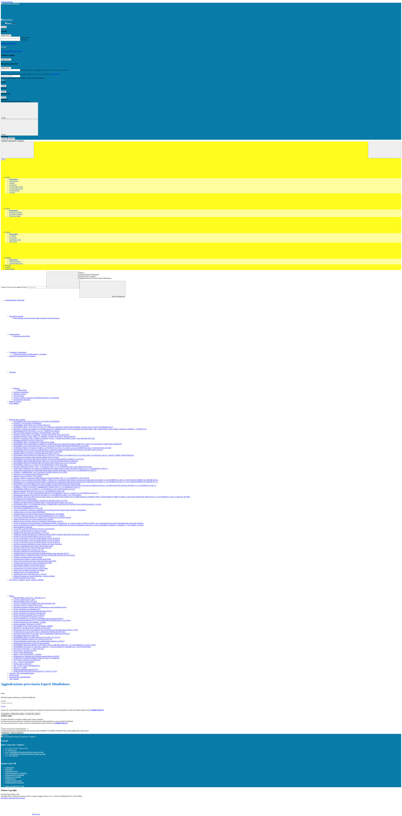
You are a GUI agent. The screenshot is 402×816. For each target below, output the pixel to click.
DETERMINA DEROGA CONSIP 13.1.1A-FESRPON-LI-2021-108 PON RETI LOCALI (44, 489)
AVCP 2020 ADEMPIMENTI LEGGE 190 (28, 508)
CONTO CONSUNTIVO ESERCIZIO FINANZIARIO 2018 (34, 603)
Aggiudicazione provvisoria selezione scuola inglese (30, 568)
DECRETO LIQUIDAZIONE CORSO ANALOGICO (32, 628)
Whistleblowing (10, 779)
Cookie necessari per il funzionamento (13, 729)
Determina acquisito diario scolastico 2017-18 (28, 549)
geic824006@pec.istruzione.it (27, 754)
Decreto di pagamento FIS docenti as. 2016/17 (28, 617)
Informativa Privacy (11, 771)
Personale (12, 372)
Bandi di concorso (15, 401)
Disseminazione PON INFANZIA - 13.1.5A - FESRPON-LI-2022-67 (36, 431)
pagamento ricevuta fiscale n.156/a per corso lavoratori (31, 643)
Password (24, 40)
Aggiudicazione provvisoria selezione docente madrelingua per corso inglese (38, 514)
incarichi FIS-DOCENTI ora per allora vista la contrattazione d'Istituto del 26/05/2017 (41, 633)
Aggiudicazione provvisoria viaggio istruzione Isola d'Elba (32, 563)
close (3, 159)
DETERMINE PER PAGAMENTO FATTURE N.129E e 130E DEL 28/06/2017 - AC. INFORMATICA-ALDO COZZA (54, 645)
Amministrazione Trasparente (89, 274)
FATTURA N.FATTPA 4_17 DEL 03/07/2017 (28, 649)
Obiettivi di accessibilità (13, 777)
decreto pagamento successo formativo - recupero (29, 622)
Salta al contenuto (7, 2)
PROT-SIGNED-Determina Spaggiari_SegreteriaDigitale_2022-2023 (36, 433)
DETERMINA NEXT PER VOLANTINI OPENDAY (31, 425)
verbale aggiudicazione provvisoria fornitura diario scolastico (33, 519)
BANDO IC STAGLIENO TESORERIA (27, 423)
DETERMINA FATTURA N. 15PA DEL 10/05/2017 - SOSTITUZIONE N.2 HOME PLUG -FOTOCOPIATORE (52, 647)
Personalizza (6, 714)
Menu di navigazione (118, 296)
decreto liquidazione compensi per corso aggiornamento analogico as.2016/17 (39, 641)
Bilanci (11, 596)
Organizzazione (14, 334)
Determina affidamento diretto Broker (25, 506)
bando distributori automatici (22, 527)
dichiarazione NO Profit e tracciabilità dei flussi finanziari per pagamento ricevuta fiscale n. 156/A (45, 630)
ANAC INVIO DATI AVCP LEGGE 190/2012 (29, 566)
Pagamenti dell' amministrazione (19, 677)
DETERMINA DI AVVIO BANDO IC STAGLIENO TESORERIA (36, 421)
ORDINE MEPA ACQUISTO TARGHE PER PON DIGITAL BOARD (37, 451)
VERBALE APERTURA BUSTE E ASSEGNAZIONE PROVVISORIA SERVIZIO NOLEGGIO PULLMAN (51, 534)
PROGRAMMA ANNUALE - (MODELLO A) (29, 598)
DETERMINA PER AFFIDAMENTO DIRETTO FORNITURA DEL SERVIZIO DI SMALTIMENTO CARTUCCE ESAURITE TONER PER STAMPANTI (67, 444)
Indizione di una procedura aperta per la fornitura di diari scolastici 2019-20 (38, 521)
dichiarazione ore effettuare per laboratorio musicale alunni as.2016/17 (36, 656)
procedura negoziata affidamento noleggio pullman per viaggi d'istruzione (37, 544)
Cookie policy (9, 767)
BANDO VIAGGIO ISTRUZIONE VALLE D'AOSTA (32, 536)
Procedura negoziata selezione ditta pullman (27, 557)
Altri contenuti (14, 679)
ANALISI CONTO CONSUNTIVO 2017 (27, 605)
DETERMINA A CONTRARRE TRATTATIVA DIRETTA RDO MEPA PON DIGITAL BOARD (46, 484)
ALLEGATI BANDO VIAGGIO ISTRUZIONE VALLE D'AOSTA (36, 538)
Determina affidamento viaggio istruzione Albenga (30, 551)
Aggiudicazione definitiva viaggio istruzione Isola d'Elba (32, 559)
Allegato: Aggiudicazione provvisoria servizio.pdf (29, 531)
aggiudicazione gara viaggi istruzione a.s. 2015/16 (29, 574)
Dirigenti (16, 388)
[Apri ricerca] (384, 150)
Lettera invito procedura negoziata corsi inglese (28, 570)
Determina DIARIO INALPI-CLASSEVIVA (28, 440)
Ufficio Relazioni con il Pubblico (16, 773)
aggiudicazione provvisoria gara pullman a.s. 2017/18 (31, 533)
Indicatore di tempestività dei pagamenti (22, 356)
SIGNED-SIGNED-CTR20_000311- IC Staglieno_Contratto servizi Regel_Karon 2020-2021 (44, 436)
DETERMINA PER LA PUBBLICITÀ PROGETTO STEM (33, 442)
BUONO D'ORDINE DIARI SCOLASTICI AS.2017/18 (32, 639)
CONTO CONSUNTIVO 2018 (24, 600)
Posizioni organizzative (21, 392)
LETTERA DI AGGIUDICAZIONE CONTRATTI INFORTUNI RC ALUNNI (40, 500)
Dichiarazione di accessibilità (14, 775)
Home (81, 272)
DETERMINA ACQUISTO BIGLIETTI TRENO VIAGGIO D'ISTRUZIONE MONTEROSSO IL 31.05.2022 (51, 446)
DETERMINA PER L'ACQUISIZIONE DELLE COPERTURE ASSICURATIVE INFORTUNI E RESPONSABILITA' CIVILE (57, 504)
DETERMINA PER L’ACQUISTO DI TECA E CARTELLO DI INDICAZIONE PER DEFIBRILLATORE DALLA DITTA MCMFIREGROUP (63, 427)
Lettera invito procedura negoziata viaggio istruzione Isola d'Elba (34, 561)
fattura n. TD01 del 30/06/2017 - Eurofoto (27, 654)
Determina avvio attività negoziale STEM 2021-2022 (30, 474)
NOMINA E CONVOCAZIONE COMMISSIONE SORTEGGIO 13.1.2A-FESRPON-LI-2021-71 (46, 487)
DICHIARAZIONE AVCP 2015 (24, 578)
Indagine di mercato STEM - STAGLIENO (27, 476)
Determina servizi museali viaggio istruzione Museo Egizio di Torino (36, 457)
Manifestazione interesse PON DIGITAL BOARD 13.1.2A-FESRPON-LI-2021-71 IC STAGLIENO (47, 495)
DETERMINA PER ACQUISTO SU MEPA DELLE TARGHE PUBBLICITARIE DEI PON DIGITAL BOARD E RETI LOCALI (58, 450)
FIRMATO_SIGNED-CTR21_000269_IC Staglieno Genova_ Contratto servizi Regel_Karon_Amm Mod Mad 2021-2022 (54, 438)
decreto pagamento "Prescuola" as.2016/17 (27, 624)
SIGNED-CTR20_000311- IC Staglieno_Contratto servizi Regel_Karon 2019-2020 (41, 434)
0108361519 (12, 750)
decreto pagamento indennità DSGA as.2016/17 (29, 615)
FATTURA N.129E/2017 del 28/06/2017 (27, 660)
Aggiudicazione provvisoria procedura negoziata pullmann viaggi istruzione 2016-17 (41, 553)
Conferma (11, 138)
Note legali (8, 769)
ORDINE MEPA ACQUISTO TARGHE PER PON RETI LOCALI (36, 453)
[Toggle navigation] (17, 150)
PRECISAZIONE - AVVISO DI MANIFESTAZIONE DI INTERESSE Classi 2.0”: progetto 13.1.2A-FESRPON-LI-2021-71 (55, 493)
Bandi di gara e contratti (87, 276)
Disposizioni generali (16, 316)
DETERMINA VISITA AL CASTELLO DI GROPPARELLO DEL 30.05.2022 (40, 465)
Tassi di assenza (18, 396)
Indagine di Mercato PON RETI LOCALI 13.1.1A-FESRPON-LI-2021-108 (38, 491)
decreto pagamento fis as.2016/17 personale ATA (29, 613)
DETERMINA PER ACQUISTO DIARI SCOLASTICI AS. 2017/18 (36, 637)
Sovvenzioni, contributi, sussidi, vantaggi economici (26, 580)
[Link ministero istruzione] (10, 4)
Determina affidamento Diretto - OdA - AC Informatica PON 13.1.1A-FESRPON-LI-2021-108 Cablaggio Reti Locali (52, 467)
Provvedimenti (14, 403)
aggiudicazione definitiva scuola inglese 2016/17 (29, 565)
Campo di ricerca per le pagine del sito (13, 287)
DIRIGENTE (22, 390)
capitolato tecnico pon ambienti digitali (26, 572)
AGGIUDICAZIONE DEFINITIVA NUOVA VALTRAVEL (34, 529)
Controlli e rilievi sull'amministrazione (21, 673)
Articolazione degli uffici (21, 336)
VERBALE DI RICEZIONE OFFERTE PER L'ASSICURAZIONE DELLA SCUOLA (43, 502)
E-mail (23, 70)
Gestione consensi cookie (13, 781)
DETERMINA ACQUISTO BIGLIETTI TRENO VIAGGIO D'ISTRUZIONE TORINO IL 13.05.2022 (48, 459)
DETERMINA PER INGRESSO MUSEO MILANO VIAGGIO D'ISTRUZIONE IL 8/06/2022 (45, 461)
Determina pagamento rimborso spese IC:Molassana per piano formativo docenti (39, 607)
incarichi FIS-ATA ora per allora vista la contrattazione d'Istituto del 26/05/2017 (39, 632)
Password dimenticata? (8, 43)
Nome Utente (25, 37)
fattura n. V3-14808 (19, 667)
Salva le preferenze (17, 733)
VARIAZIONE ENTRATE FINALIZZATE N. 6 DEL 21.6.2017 (35, 671)
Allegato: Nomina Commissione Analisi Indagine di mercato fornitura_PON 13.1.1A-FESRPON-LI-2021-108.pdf (51, 478)
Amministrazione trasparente (14, 783)
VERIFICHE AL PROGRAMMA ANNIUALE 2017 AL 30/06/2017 (36, 658)
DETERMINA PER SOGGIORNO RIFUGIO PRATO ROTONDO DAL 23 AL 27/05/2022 (44, 463)
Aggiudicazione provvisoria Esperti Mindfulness (29, 512)
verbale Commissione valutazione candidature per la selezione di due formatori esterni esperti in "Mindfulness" (49, 510)
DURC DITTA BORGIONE (23, 652)
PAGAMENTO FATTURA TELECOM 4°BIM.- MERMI (33, 626)
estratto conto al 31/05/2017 (22, 664)
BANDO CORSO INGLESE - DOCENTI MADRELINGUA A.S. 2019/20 (38, 516)
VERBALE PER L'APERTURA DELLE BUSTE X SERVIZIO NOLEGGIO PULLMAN (44, 555)
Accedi (4, 27)
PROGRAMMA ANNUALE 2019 (25, 601)
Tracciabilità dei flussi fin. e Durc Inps (26, 635)
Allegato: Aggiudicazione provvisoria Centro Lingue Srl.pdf (33, 546)
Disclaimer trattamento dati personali (13, 798)
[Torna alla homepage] (201, 141)
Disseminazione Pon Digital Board (24, 499)
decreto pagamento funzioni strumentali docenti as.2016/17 (32, 611)
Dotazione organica (19, 394)
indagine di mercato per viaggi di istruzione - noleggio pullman (34, 576)
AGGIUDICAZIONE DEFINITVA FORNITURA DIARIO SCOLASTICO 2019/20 (42, 517)
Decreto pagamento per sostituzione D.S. (26, 609)
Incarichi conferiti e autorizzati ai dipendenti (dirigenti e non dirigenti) (36, 398)
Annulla (4, 138)
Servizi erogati (14, 675)
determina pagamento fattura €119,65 (25, 669)
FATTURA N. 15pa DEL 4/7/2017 (25, 650)
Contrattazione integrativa (21, 400)
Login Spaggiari (54, 74)
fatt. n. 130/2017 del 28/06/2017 (24, 662)
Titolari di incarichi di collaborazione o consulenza (30, 354)
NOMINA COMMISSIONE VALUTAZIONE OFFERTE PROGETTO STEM (40, 472)
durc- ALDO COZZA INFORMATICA (26, 666)
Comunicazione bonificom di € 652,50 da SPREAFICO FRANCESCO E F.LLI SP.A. (42, 620)
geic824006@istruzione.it (26, 752)
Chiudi (3, 86)
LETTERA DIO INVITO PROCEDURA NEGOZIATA (32, 548)
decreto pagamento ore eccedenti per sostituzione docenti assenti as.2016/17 (38, 618)
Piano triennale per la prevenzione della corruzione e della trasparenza (36, 318)
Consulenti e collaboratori (18, 352)
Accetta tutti (32, 714)
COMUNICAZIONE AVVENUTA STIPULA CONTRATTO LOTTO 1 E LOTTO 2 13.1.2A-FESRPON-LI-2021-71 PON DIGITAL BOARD (62, 448)
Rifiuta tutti (18, 714)
